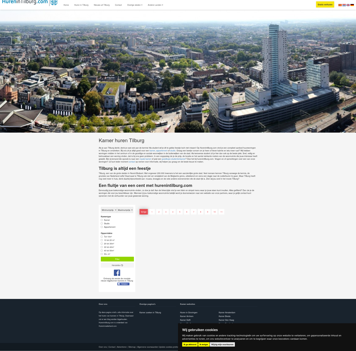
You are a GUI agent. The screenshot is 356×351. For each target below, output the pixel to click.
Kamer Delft (185, 320)
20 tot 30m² (109, 243)
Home (66, 4)
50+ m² (107, 254)
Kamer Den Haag (226, 320)
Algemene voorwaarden (147, 346)
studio (172, 150)
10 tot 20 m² (109, 240)
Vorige (143, 211)
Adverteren (122, 346)
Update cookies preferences (171, 346)
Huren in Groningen (188, 312)
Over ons (103, 346)
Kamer (107, 220)
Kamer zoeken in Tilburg (150, 312)
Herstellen (116, 265)
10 (214, 211)
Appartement (109, 226)
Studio (107, 223)
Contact (118, 4)
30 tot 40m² (109, 247)
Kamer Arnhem (186, 316)
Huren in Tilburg (81, 4)
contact (132, 161)
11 (221, 211)
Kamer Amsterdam (227, 312)
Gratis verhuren (325, 4)
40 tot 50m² (109, 250)
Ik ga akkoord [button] (190, 344)
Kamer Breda (224, 316)
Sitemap (132, 346)
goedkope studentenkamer (174, 158)
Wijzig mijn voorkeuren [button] (222, 344)
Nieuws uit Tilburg (102, 4)
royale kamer (145, 158)
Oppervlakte (106, 233)
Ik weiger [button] (204, 344)
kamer (152, 150)
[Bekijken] (123, 290)
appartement (161, 150)
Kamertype (106, 216)
